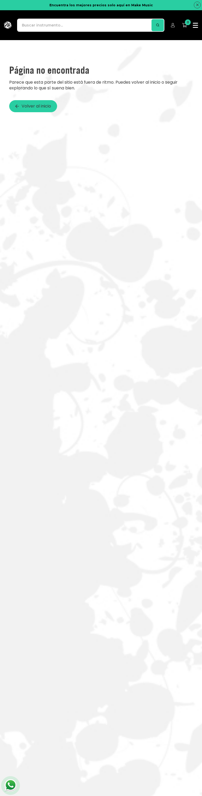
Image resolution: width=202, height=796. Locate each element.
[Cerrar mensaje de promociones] (197, 5)
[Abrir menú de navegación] (195, 25)
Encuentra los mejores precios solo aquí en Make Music (101, 5)
